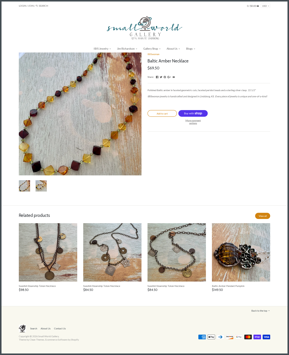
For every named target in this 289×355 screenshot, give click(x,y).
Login (22, 5)
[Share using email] (173, 76)
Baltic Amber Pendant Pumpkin (228, 285)
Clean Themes (37, 339)
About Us (46, 328)
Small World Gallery (48, 336)
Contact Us (60, 328)
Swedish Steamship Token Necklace (37, 285)
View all (263, 216)
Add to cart (162, 113)
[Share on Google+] (169, 76)
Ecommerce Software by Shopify (62, 339)
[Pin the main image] (165, 76)
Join (31, 5)
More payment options (193, 121)
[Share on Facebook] (157, 76)
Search (33, 328)
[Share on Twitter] (161, 76)
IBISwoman (153, 54)
